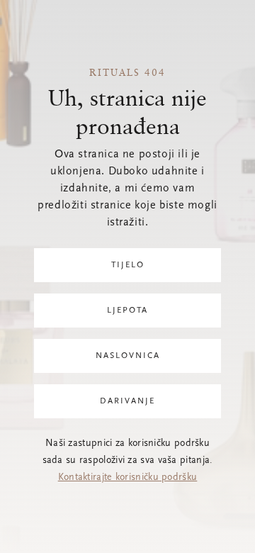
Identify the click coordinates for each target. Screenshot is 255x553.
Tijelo (127, 265)
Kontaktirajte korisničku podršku (128, 478)
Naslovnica (128, 356)
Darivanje (127, 401)
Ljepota (127, 310)
